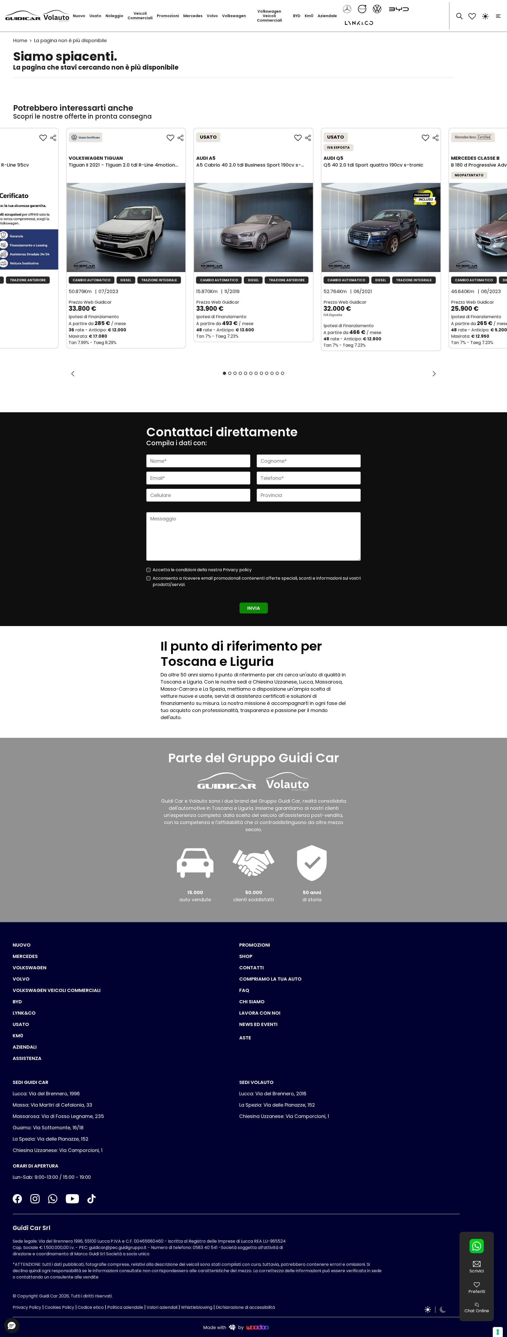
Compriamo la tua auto (270, 979)
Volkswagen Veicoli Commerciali (269, 16)
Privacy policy (237, 570)
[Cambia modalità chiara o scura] (485, 15)
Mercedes (193, 15)
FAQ (244, 990)
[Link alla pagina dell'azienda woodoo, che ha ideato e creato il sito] (236, 1327)
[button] (11, 1325)
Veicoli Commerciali (140, 16)
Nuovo (79, 15)
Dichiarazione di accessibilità (245, 1307)
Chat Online (476, 1311)
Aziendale (327, 15)
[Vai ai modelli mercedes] (347, 8)
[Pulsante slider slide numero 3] (235, 373)
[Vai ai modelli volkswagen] (377, 8)
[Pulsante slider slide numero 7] (256, 373)
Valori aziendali (162, 1307)
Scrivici (477, 1271)
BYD (297, 15)
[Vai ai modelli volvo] (362, 8)
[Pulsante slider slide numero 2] (229, 373)
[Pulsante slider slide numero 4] (240, 373)
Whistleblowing (196, 1307)
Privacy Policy (27, 1307)
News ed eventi (258, 1024)
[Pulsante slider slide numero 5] (245, 373)
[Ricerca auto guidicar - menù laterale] (459, 15)
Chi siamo (252, 1001)
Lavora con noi (259, 1013)
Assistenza (27, 1058)
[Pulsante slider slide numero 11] (277, 373)
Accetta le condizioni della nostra (202, 570)
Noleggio (114, 15)
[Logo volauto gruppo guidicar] (57, 15)
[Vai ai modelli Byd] (397, 8)
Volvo (212, 15)
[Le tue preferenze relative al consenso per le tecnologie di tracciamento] (498, 1332)
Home (20, 40)
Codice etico (91, 1307)
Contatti (251, 967)
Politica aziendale (125, 1307)
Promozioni (168, 15)
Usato (95, 15)
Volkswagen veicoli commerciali (57, 990)
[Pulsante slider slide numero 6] (250, 373)
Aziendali (25, 1047)
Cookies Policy (59, 1307)
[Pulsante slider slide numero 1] (224, 373)
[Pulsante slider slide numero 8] (261, 373)
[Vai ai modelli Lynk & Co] (356, 22)
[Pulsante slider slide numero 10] (272, 373)
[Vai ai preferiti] (472, 15)
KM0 (18, 1035)
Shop (245, 956)
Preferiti (476, 1291)
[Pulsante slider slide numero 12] (282, 373)
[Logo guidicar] (24, 16)
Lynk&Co (24, 1013)
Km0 (309, 15)
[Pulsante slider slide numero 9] (266, 373)
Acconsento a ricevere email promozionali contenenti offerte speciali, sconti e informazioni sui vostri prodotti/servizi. (257, 581)
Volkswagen (234, 15)
